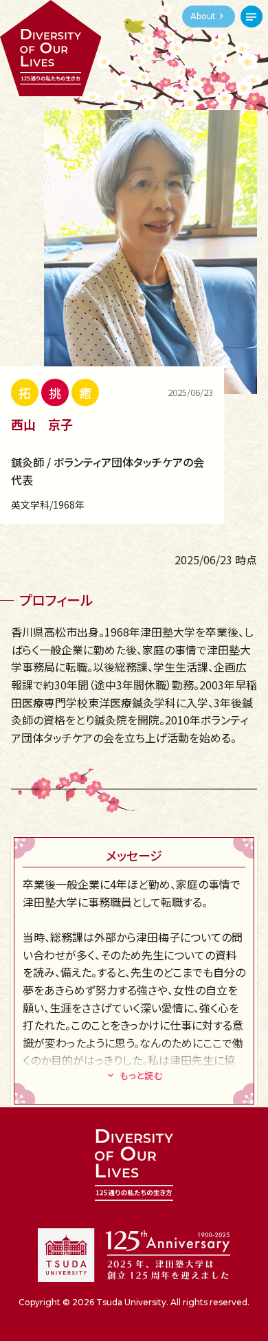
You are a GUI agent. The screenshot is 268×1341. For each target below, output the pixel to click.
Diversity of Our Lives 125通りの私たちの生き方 (50, 48)
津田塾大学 (134, 1255)
